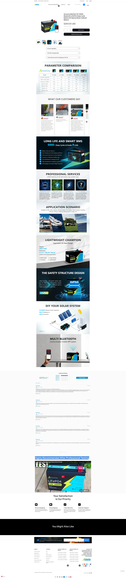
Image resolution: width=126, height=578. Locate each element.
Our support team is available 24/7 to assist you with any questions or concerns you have (84, 510)
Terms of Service (37, 556)
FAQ (46, 551)
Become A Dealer (49, 556)
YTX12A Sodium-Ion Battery (74, 557)
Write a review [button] (82, 377)
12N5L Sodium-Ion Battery (74, 552)
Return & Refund (36, 554)
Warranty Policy (36, 561)
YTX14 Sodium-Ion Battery (62, 557)
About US (47, 560)
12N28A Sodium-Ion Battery (74, 559)
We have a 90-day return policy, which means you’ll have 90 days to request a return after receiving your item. (70, 511)
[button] (58, 375)
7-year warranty (68, 508)
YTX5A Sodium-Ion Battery (74, 554)
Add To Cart (81, 30)
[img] (38, 385)
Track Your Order (37, 551)
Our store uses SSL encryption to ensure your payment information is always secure (41, 510)
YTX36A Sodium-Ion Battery (74, 561)
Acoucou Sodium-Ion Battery (62, 559)
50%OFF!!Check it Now (76, 34)
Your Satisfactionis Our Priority (63, 497)
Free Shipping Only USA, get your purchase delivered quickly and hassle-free (55, 510)
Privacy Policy (36, 558)
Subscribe (86, 540)
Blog (46, 553)
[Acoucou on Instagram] (87, 573)
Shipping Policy (36, 553)
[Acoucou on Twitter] (89, 573)
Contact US (48, 558)
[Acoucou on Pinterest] (86, 573)
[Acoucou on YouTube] (91, 573)
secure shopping (40, 508)
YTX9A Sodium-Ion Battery (62, 556)
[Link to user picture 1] (38, 395)
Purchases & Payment (37, 560)
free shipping (53, 508)
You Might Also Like (63, 526)
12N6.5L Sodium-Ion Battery (74, 556)
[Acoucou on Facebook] (84, 573)
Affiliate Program (49, 554)
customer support (83, 508)
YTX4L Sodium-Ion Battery (62, 552)
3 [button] (63, 452)
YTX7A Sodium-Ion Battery (62, 554)
